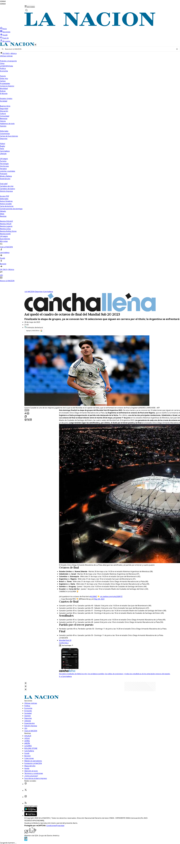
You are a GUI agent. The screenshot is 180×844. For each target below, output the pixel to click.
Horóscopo (4, 166)
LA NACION (29, 291)
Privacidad (60, 825)
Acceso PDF (4, 196)
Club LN (5, 38)
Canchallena (5, 151)
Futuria (3, 76)
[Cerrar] (35, 44)
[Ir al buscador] (26, 10)
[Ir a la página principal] (90, 25)
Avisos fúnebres (6, 201)
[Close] (25, 683)
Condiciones (51, 825)
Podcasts (3, 173)
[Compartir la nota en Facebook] (25, 419)
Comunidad (4, 116)
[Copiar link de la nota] (25, 416)
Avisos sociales (6, 204)
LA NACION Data (6, 66)
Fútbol (2, 143)
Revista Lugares (6, 226)
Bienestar (4, 118)
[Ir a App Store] (30, 815)
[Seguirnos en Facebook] (25, 784)
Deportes (38, 291)
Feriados (3, 168)
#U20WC (93, 596)
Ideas (2, 214)
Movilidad (4, 88)
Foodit (5, 35)
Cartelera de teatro (7, 189)
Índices (3, 91)
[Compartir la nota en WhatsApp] (28, 413)
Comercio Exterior (7, 86)
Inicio (4, 29)
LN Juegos (4, 158)
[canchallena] (90, 311)
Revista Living (5, 229)
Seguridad (4, 108)
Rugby (2, 146)
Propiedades (5, 83)
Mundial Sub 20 (65, 640)
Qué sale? (4, 184)
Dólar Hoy (4, 78)
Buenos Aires (5, 106)
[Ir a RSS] (25, 803)
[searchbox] (89, 49)
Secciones (6, 32)
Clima (2, 63)
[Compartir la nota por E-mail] (30, 419)
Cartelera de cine (6, 186)
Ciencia (3, 121)
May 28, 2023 (99, 599)
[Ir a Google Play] (30, 811)
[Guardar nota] (25, 410)
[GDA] (30, 833)
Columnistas (5, 133)
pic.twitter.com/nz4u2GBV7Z (111, 596)
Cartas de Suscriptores (9, 136)
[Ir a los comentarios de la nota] (28, 410)
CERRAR (3, 1)
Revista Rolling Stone (8, 231)
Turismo (3, 161)
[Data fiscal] (25, 840)
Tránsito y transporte (8, 61)
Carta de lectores (6, 206)
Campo (3, 81)
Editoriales (4, 131)
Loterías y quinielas (7, 171)
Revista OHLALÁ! (6, 221)
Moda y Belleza (6, 176)
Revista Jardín (5, 234)
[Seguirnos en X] (25, 790)
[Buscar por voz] (177, 49)
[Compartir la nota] (25, 413)
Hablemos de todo (7, 123)
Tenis (2, 148)
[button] (90, 162)
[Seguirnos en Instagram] (25, 797)
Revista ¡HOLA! (5, 224)
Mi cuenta (6, 41)
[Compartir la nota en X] (28, 419)
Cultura (3, 113)
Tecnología (4, 163)
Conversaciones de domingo (11, 209)
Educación (4, 111)
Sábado (3, 211)
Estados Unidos (6, 98)
